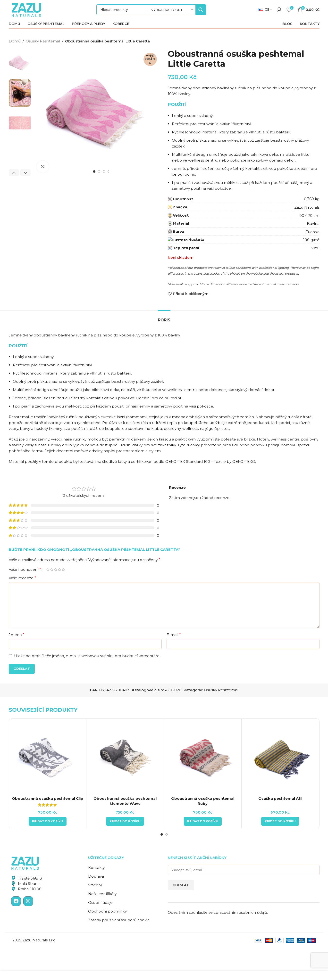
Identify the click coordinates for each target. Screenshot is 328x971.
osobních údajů (253, 912)
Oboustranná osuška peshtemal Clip (47, 798)
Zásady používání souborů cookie (119, 920)
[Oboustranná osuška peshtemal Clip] (47, 757)
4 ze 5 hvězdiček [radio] (59, 569)
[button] (14, 172)
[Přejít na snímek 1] (94, 171)
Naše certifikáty (102, 893)
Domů (15, 41)
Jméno (17, 634)
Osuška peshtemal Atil (280, 798)
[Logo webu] (26, 9)
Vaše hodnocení (25, 569)
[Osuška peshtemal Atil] (280, 757)
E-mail (174, 634)
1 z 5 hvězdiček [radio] (48, 569)
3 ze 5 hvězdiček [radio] (56, 569)
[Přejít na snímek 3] (104, 171)
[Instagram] (28, 901)
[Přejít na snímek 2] (99, 171)
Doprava (96, 876)
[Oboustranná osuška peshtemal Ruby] (203, 757)
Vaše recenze (22, 578)
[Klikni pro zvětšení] (43, 167)
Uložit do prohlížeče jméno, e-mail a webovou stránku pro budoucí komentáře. (87, 655)
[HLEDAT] (200, 9)
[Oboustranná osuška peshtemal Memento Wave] (125, 757)
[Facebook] (16, 901)
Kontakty (96, 867)
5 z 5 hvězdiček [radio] (63, 569)
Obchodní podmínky (107, 911)
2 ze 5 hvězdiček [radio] (52, 569)
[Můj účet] (279, 10)
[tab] (164, 317)
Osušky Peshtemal (43, 41)
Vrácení (95, 885)
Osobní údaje (100, 902)
